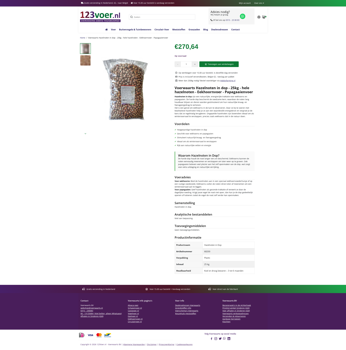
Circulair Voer (161, 29)
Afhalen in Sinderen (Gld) (92, 316)
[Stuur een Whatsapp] (242, 16)
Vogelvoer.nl (133, 313)
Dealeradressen (219, 29)
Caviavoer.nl (133, 311)
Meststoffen (178, 29)
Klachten (226, 321)
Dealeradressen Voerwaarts (187, 305)
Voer (113, 29)
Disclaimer (152, 344)
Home (82, 37)
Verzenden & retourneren (234, 316)
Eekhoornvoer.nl (135, 319)
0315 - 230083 (87, 311)
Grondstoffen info (183, 308)
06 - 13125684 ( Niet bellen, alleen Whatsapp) (101, 313)
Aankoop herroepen (231, 319)
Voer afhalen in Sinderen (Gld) (236, 311)
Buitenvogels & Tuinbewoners (135, 29)
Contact (235, 29)
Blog (205, 29)
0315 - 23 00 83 (232, 20)
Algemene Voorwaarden (134, 344)
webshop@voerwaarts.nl (92, 308)
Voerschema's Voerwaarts (186, 311)
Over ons (258, 3)
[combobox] (162, 17)
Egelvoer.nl (133, 316)
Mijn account (245, 3)
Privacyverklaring (166, 344)
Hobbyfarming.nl (227, 80)
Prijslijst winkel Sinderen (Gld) (235, 308)
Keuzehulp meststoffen (185, 313)
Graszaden (194, 29)
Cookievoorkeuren (184, 344)
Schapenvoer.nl (135, 308)
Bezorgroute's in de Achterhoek (236, 305)
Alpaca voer (133, 305)
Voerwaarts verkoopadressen (235, 313)
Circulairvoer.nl (135, 321)
